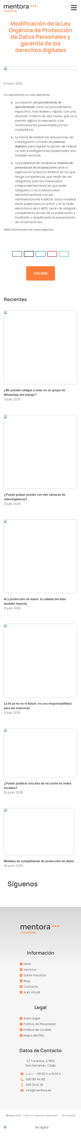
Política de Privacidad (39, 1024)
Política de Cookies (37, 1030)
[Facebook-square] (48, 883)
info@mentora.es (38, 1090)
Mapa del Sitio (34, 1035)
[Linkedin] (69, 883)
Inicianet (70, 1115)
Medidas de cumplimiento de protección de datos (39, 861)
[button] (17, 254)
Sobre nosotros (35, 975)
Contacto (31, 986)
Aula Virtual (32, 992)
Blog (27, 981)
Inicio (27, 964)
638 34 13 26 (34, 1085)
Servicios (30, 969)
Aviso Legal (32, 1018)
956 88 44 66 (35, 1079)
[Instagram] (59, 883)
